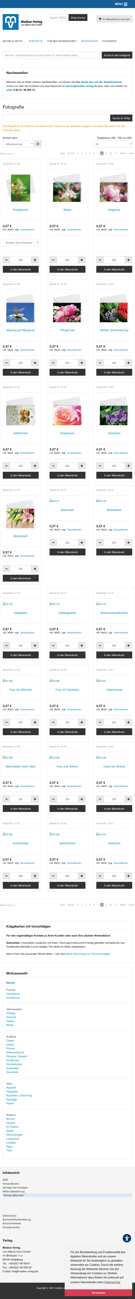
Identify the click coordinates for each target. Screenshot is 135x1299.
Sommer (11, 1017)
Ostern (10, 1040)
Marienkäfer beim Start (21, 766)
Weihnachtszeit (15, 1052)
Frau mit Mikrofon (20, 689)
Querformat (13, 997)
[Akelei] (67, 188)
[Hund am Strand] (114, 757)
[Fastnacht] (114, 834)
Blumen (10, 1118)
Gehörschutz (67, 843)
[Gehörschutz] (67, 834)
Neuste (10, 982)
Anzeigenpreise (11, 1227)
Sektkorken (21, 433)
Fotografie (12, 1091)
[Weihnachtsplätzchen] (114, 604)
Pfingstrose (67, 330)
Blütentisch (21, 536)
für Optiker (12, 1126)
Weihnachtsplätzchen (114, 613)
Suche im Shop (121, 118)
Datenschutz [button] (112, 1282)
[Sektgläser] (21, 604)
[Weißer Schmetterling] (114, 308)
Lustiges (11, 1142)
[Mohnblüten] (114, 501)
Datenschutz (10, 1215)
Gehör (10, 1130)
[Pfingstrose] (67, 308)
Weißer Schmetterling (114, 330)
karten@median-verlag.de (81, 86)
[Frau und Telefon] (67, 757)
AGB (5, 1179)
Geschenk (12, 1072)
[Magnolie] (114, 188)
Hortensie (114, 433)
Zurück (71, 153)
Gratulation (12, 1068)
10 (110, 153)
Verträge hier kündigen (15, 1187)
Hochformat (13, 993)
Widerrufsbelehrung (14, 1191)
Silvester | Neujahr (16, 1056)
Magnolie (114, 210)
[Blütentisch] (21, 514)
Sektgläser (21, 613)
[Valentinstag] (114, 681)
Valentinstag (114, 689)
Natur (9, 1146)
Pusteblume (20, 210)
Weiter (123, 153)
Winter (10, 1025)
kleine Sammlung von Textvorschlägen (88, 953)
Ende (131, 153)
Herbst (10, 1021)
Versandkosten (27, 229)
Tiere (9, 1150)
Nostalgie (11, 1099)
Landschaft (12, 1138)
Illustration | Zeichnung (19, 1095)
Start (62, 153)
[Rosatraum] (67, 411)
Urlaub (10, 1044)
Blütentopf (67, 510)
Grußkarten (13, 1060)
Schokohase (20, 843)
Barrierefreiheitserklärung (17, 1219)
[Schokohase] (21, 834)
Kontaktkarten (14, 1064)
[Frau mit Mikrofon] (21, 681)
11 (116, 153)
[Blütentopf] (67, 501)
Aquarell (11, 1087)
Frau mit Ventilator (67, 689)
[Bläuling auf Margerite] (21, 308)
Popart (10, 1103)
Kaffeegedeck (67, 613)
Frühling (10, 1013)
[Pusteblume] (21, 188)
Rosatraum (67, 433)
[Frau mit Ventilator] (67, 681)
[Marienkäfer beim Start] (21, 757)
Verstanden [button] (98, 1292)
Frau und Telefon (67, 766)
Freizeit (10, 1048)
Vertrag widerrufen (13, 1195)
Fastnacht (114, 843)
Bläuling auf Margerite (20, 330)
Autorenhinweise (12, 1223)
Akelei (67, 210)
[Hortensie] (114, 411)
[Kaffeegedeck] (67, 604)
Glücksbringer (14, 1134)
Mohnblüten (114, 510)
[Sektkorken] (21, 411)
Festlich (10, 1123)
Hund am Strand (114, 766)
